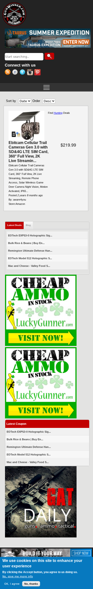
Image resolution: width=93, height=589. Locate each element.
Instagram (30, 72)
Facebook (16, 72)
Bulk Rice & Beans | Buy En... (26, 243)
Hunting (58, 112)
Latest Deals (15, 225)
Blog (28, 225)
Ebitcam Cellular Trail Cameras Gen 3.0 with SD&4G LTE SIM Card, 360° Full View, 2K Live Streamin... (28, 152)
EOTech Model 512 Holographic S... (30, 258)
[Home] (14, 14)
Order (36, 101)
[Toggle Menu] (46, 87)
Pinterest (38, 72)
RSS (8, 72)
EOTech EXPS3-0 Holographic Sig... (30, 235)
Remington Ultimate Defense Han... (30, 250)
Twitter (23, 72)
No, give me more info (17, 576)
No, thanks (31, 583)
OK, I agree (12, 583)
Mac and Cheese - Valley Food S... (29, 265)
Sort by (11, 101)
